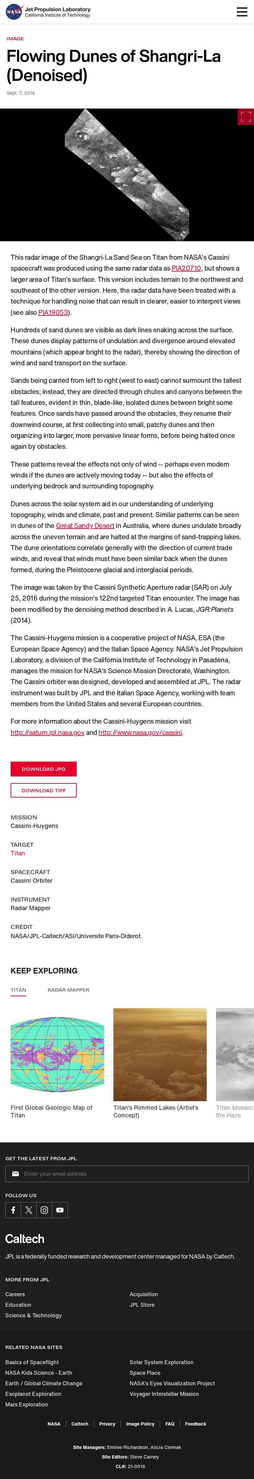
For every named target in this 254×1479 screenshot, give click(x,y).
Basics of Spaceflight (32, 1362)
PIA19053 (53, 312)
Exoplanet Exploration (33, 1394)
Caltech (79, 1423)
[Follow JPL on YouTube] (60, 1210)
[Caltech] (24, 1238)
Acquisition (144, 1294)
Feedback (195, 1423)
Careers (15, 1294)
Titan (18, 853)
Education (18, 1305)
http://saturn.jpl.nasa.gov (48, 732)
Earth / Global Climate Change (43, 1383)
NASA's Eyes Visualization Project (172, 1383)
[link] (127, 175)
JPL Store (142, 1305)
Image (15, 38)
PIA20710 (186, 268)
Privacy (107, 1423)
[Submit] (14, 1174)
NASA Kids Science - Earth (38, 1373)
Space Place (145, 1373)
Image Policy (140, 1423)
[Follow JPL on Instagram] (44, 1210)
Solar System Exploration (162, 1362)
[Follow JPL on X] (29, 1210)
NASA (54, 1423)
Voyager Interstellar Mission (164, 1394)
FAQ (169, 1423)
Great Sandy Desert (85, 525)
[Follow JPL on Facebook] (13, 1210)
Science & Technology (33, 1315)
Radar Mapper (68, 989)
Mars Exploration (26, 1404)
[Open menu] (242, 11)
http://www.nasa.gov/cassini (140, 732)
